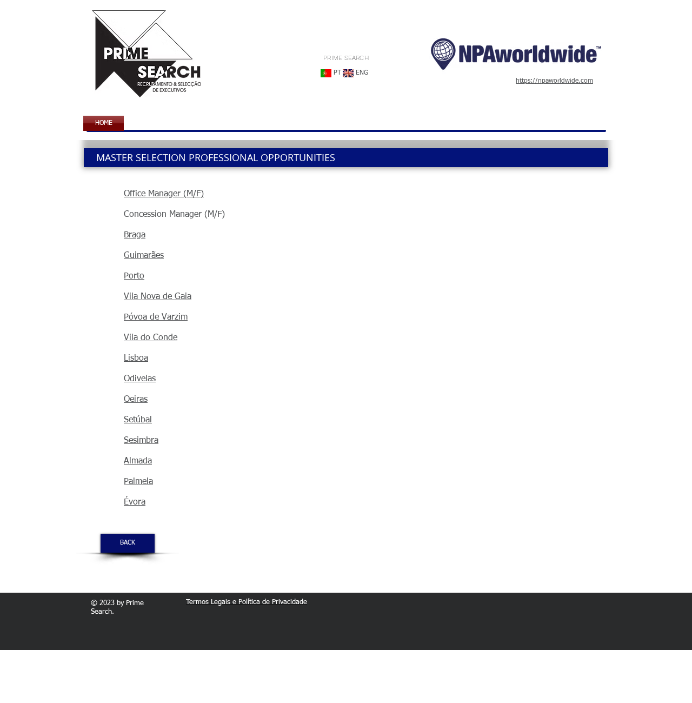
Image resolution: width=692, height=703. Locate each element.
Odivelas (140, 379)
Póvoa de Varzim (156, 317)
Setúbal (138, 420)
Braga (134, 235)
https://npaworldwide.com (554, 81)
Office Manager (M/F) (164, 194)
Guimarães (144, 255)
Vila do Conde (150, 338)
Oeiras (136, 399)
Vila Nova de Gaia (157, 297)
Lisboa (136, 358)
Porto (134, 276)
